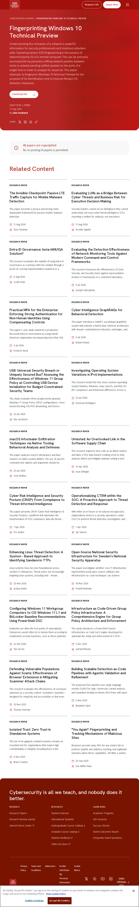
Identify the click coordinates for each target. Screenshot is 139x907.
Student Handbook (60, 837)
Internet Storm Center (20, 825)
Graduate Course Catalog (64, 831)
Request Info (92, 4)
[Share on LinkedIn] (25, 122)
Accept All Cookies (59, 900)
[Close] (133, 891)
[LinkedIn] (111, 879)
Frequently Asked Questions (107, 837)
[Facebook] (95, 879)
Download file (19, 94)
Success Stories (101, 825)
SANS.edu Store (59, 844)
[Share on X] (20, 122)
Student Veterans (60, 813)
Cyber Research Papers (21, 18)
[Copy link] (36, 122)
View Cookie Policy (56, 894)
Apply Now (112, 4)
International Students (62, 819)
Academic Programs (103, 813)
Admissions (50, 866)
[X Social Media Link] (86, 879)
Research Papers (18, 813)
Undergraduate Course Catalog (67, 825)
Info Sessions (100, 819)
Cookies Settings (34, 900)
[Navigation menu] (127, 5)
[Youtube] (103, 879)
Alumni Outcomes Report (106, 831)
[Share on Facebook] (30, 122)
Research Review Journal (22, 819)
